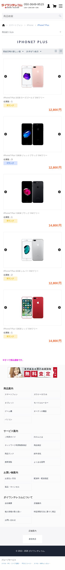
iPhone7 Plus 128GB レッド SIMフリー (20, 328)
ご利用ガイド (10, 437)
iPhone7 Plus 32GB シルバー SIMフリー (20, 271)
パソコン (8, 419)
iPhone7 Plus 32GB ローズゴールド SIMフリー (23, 97)
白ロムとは (38, 437)
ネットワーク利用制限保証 (16, 445)
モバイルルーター (41, 402)
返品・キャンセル (12, 486)
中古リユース (26, 563)
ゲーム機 (8, 411)
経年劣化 (37, 453)
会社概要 (8, 503)
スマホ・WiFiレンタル (41, 563)
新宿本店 (32, 539)
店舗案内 (37, 503)
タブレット (9, 402)
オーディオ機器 (40, 411)
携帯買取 (8, 462)
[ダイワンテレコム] (12, 5)
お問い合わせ (10, 520)
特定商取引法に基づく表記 (45, 511)
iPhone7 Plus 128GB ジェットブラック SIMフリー (25, 155)
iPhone (30, 25)
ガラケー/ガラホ (40, 394)
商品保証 (37, 445)
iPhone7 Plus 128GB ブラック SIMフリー (21, 213)
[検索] (60, 16)
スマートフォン (16, 25)
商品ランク (9, 453)
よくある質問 (39, 462)
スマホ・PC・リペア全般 (10, 563)
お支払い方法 (10, 478)
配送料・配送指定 (41, 478)
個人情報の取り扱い (13, 511)
